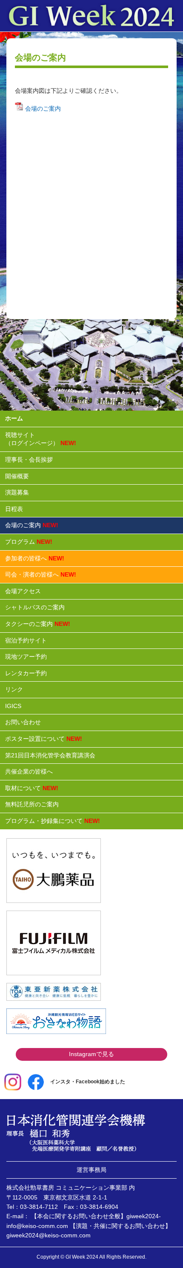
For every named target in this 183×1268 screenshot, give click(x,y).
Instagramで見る (91, 1054)
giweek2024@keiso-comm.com (48, 1235)
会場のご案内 (42, 108)
